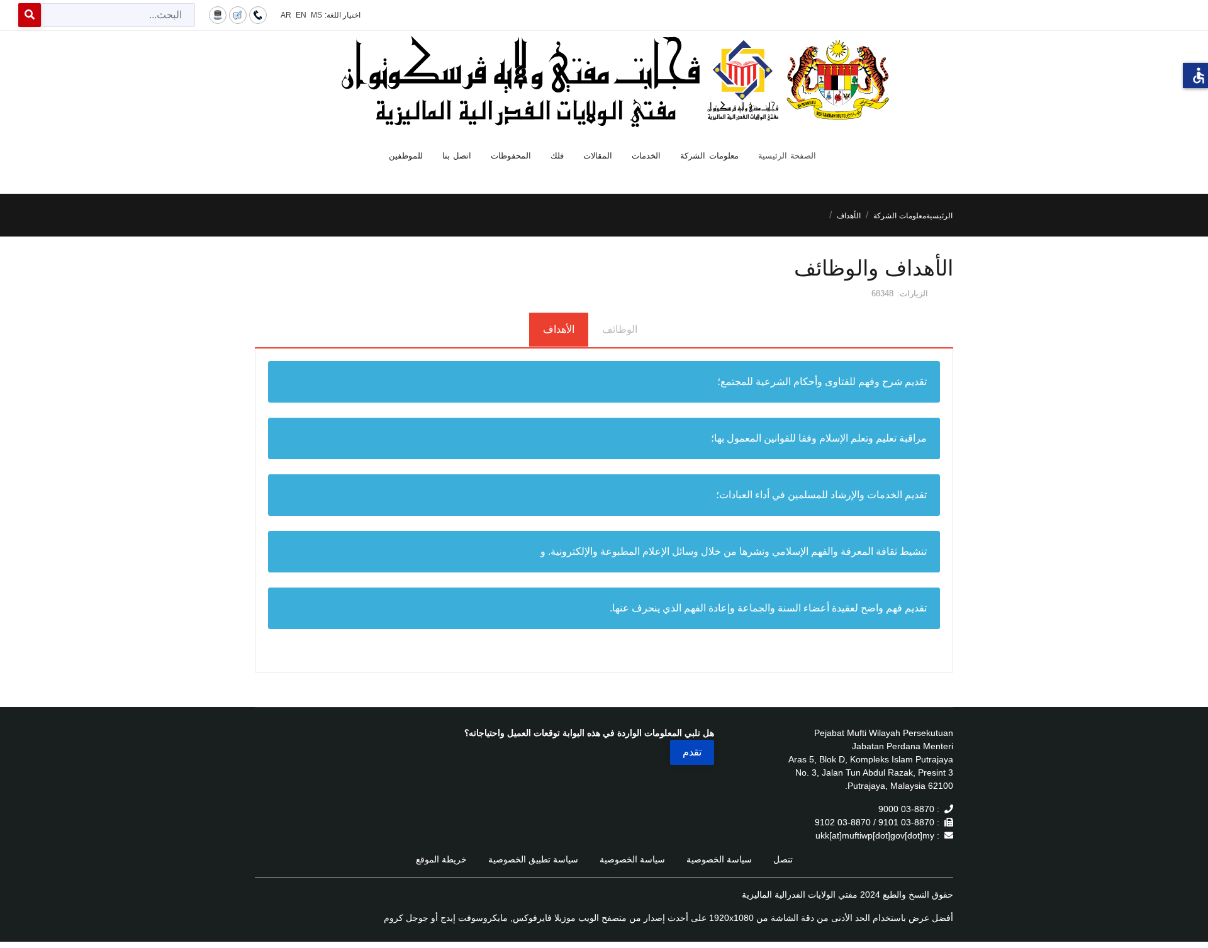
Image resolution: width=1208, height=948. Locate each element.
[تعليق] (238, 14)
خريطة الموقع (441, 859)
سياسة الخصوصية (719, 859)
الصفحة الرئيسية (787, 155)
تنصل (783, 859)
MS (316, 15)
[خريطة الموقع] (218, 14)
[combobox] (118, 15)
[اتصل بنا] (258, 14)
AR (286, 15)
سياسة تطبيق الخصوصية (533, 859)
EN (301, 15)
